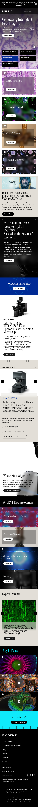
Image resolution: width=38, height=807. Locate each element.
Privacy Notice (18, 797)
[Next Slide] (35, 381)
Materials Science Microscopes (14, 437)
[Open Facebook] (19, 683)
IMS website (10, 782)
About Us (9, 260)
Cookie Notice (27, 797)
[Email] (35, 772)
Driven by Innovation (26, 51)
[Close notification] (36, 4)
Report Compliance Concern (13, 799)
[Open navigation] (35, 10)
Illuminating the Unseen (9, 51)
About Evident (7, 741)
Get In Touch (19, 289)
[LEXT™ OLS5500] (19, 382)
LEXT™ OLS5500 (10, 398)
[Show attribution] (4, 73)
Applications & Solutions (11, 745)
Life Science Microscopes (12, 432)
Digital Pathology (7, 57)
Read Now (9, 638)
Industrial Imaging (25, 57)
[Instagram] (28, 775)
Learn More (8, 33)
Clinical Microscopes (11, 427)
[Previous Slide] (2, 381)
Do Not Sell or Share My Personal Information (19, 802)
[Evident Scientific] (7, 10)
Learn (4, 753)
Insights (5, 749)
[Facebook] (30, 775)
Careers (5, 761)
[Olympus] (27, 11)
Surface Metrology (8, 63)
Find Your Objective (12, 490)
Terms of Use (9, 797)
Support (5, 757)
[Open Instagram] (19, 664)
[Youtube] (35, 775)
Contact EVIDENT (19, 722)
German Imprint (27, 799)
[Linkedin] (32, 775)
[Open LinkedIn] (19, 702)
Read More (19, 5)
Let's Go (8, 521)
